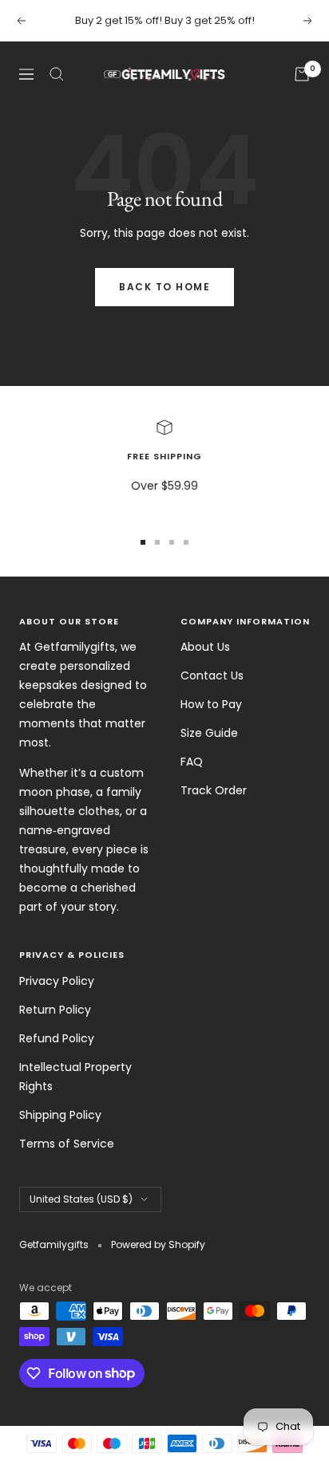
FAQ (191, 762)
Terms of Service (66, 1144)
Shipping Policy (60, 1115)
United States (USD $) (81, 1199)
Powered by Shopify (158, 1244)
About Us (205, 647)
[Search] (57, 74)
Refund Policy (56, 1038)
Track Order (213, 790)
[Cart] (302, 74)
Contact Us (212, 675)
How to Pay (211, 704)
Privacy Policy (56, 981)
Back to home (164, 286)
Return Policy (55, 1010)
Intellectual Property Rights (75, 1076)
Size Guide (209, 733)
